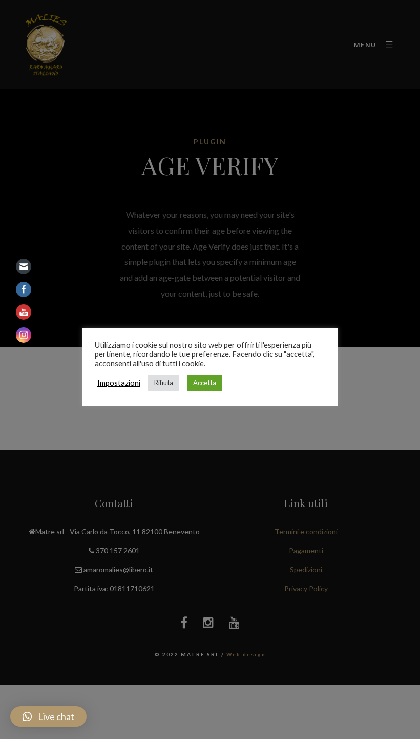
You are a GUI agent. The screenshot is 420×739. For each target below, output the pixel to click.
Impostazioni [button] (118, 382)
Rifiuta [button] (163, 382)
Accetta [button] (204, 382)
